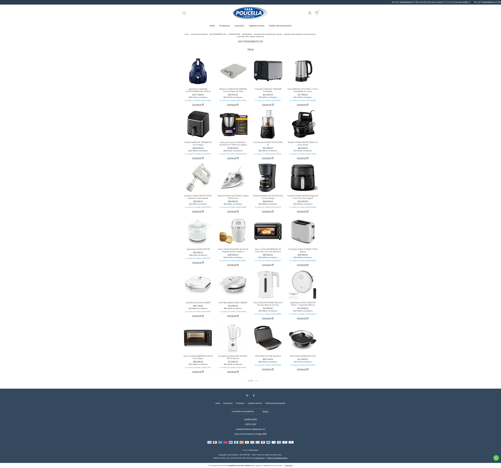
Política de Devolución (280, 25)
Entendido (289, 465)
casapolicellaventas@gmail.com (250, 429)
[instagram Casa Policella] (247, 395)
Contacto (239, 25)
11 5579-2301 (250, 424)
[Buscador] (185, 13)
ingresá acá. (259, 458)
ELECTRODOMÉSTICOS (218, 34)
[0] (315, 13)
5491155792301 (250, 419)
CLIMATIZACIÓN (234, 34)
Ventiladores (247, 34)
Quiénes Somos (256, 25)
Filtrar (250, 49)
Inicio (212, 25)
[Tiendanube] (250, 450)
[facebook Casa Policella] (254, 395)
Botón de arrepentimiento (277, 458)
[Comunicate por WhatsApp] (496, 458)
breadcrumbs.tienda (199, 34)
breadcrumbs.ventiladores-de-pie (268, 34)
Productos (224, 25)
